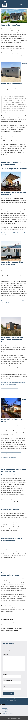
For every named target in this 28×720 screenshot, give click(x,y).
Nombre (5, 674)
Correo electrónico (7, 680)
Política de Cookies (6, 711)
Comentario (6, 654)
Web (4, 686)
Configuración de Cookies (7, 713)
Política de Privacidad (6, 709)
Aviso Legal (4, 708)
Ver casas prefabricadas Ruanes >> (9, 388)
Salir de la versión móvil (14, 718)
